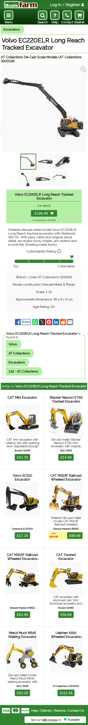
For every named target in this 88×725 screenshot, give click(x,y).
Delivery (46, 710)
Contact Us (76, 710)
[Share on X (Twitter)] (42, 322)
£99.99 (74, 536)
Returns (59, 710)
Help (34, 710)
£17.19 (22, 536)
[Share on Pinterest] (49, 322)
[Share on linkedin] (56, 322)
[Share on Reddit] (63, 322)
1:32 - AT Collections (23, 371)
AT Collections (19, 353)
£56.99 (66, 615)
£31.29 (22, 457)
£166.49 (42, 213)
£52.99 (22, 615)
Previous (7, 108)
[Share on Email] (70, 322)
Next (81, 108)
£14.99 (66, 457)
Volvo (13, 344)
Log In (65, 4)
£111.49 (66, 693)
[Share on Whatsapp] (35, 322)
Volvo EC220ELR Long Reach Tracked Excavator (42, 333)
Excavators (11, 29)
